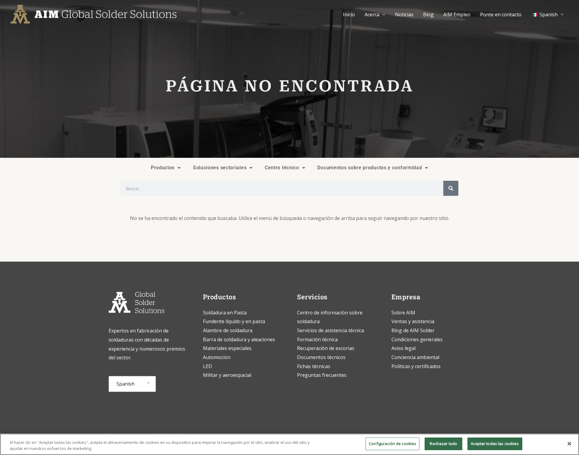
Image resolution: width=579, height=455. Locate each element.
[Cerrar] (569, 443)
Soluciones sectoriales (219, 167)
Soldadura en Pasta (225, 312)
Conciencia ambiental (415, 357)
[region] (289, 444)
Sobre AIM (403, 312)
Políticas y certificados (416, 366)
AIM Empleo (456, 14)
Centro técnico (282, 167)
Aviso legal (403, 348)
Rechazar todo (443, 443)
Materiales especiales (227, 348)
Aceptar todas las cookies (495, 443)
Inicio (349, 14)
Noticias (404, 14)
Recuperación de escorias (325, 348)
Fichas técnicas (313, 366)
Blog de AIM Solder (413, 330)
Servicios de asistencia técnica (330, 330)
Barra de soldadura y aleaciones (239, 339)
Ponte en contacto (500, 14)
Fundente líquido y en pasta (234, 321)
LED (207, 366)
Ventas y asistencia (412, 321)
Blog (428, 14)
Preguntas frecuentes (321, 375)
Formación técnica (318, 339)
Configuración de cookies (392, 443)
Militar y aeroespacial (227, 375)
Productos (163, 167)
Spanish (125, 383)
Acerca (372, 14)
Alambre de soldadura (227, 330)
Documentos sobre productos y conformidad (369, 167)
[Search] (450, 188)
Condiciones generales (417, 339)
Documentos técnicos (321, 357)
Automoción (216, 357)
